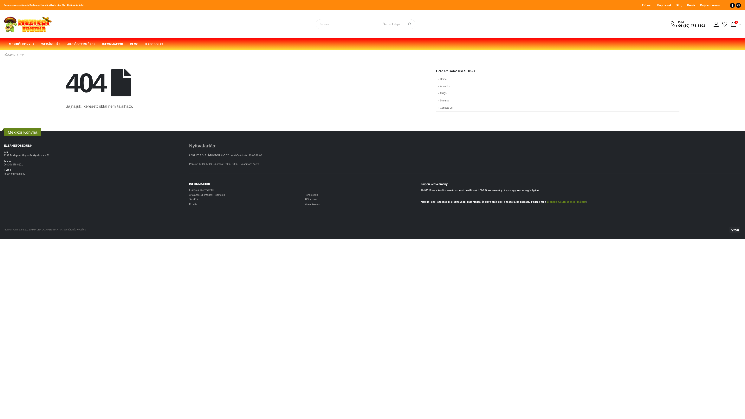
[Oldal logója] (28, 24)
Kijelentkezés (312, 204)
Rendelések (311, 194)
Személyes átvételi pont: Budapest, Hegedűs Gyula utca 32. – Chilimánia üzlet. (44, 5)
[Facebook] (732, 5)
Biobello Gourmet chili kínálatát (566, 202)
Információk (112, 44)
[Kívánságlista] (725, 24)
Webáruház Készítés (75, 229)
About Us (445, 86)
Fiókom (647, 5)
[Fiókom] (716, 24)
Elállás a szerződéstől (201, 190)
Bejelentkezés (710, 5)
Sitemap (444, 100)
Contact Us (446, 107)
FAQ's (443, 93)
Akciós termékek (81, 44)
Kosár (691, 5)
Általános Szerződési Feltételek (207, 194)
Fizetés (193, 204)
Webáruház (50, 44)
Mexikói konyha (22, 44)
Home (443, 79)
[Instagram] (738, 5)
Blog (679, 5)
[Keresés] (409, 24)
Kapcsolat (664, 5)
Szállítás (194, 199)
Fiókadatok (311, 199)
